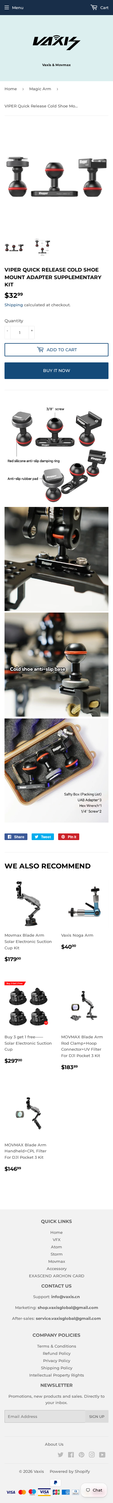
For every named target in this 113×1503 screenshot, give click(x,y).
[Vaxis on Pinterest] (81, 1455)
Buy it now (56, 370)
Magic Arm (40, 88)
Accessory (57, 1268)
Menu (18, 7)
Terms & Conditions (56, 1346)
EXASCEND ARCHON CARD (56, 1275)
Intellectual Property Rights (56, 1375)
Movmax (56, 1261)
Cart (103, 7)
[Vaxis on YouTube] (102, 1455)
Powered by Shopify (70, 1471)
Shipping (14, 304)
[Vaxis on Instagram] (92, 1455)
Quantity (14, 320)
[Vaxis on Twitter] (61, 1455)
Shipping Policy (56, 1367)
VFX (57, 1239)
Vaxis (39, 1471)
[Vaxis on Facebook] (71, 1455)
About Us (54, 1444)
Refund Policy (57, 1353)
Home (11, 88)
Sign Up (97, 1416)
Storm (57, 1254)
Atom (56, 1246)
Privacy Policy (56, 1360)
